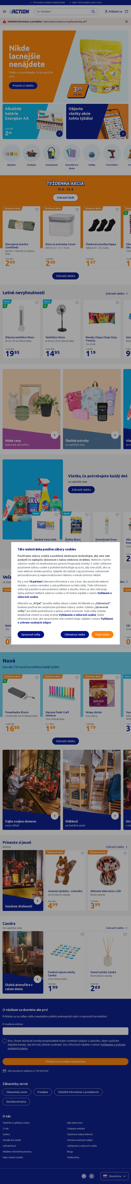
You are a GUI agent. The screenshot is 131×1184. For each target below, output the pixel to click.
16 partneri (36, 581)
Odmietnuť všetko (75, 634)
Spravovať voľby (30, 634)
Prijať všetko (102, 634)
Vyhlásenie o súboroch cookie (77, 614)
